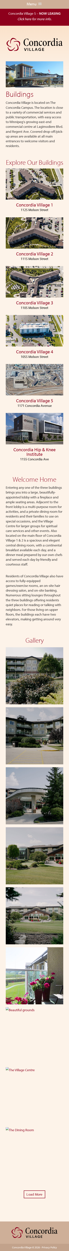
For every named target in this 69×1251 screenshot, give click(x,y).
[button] (32, 4)
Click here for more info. (34, 19)
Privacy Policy (49, 1247)
